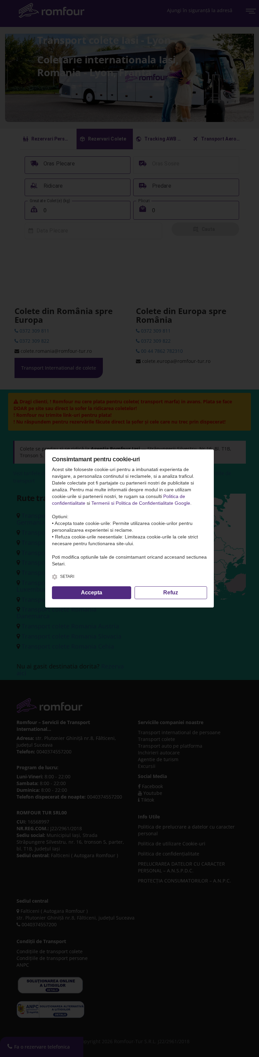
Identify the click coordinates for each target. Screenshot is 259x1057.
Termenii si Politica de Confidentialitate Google (140, 503)
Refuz (170, 592)
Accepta (91, 592)
